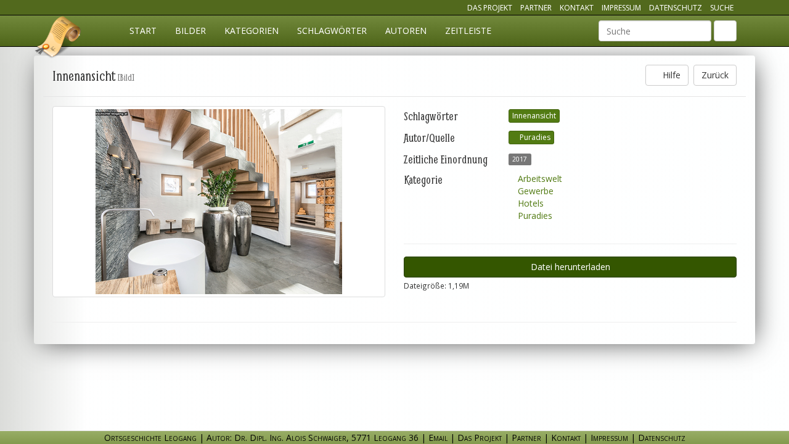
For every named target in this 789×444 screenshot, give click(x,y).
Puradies (534, 137)
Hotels (529, 203)
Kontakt (577, 7)
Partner (536, 7)
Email (438, 437)
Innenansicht (534, 115)
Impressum (621, 7)
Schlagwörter (332, 30)
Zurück (715, 75)
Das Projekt (489, 7)
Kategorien (251, 30)
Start (143, 30)
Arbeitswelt (538, 178)
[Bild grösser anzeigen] (218, 201)
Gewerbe (534, 191)
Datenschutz (675, 7)
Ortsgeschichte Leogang (58, 39)
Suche (722, 7)
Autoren (406, 30)
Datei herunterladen (570, 267)
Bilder (190, 30)
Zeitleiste (468, 30)
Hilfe (670, 75)
